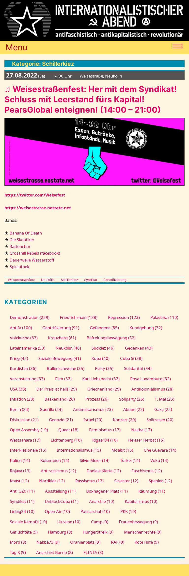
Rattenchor (20, 246)
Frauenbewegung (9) (138, 521)
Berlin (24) (19, 409)
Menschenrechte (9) (142, 532)
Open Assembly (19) (29, 429)
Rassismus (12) (89, 481)
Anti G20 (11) (22, 491)
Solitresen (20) (159, 419)
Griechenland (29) (104, 389)
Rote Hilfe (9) (147, 542)
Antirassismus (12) (58, 470)
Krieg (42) (19, 358)
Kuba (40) (101, 358)
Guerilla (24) (51, 409)
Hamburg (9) (60, 532)
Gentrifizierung (114, 280)
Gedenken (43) (139, 348)
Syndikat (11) (22, 501)
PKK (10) (128, 511)
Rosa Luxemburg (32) (150, 378)
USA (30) (18, 389)
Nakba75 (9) (48, 542)
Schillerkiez (69, 280)
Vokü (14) (159, 460)
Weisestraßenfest (21, 280)
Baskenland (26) (60, 399)
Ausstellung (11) (60, 491)
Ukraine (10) (68, 521)
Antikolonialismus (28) (152, 389)
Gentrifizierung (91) (60, 327)
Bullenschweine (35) (65, 368)
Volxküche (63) (24, 337)
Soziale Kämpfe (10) (28, 521)
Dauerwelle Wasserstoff (32, 260)
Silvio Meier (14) (95, 460)
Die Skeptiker (22, 239)
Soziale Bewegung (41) (59, 358)
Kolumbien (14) (54, 460)
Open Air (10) (57, 511)
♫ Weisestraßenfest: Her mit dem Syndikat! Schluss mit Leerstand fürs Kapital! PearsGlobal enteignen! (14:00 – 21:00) (90, 99)
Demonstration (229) (29, 317)
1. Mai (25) (164, 399)
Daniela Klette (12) (104, 470)
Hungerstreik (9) (98, 532)
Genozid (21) (61, 419)
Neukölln (48, 280)
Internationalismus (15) (79, 450)
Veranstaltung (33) (27, 378)
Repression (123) (124, 317)
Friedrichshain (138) (78, 317)
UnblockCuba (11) (62, 501)
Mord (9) (18, 542)
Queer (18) (68, 429)
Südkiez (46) (103, 348)
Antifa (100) (21, 327)
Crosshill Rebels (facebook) (35, 253)
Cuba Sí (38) (131, 358)
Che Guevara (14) (160, 450)
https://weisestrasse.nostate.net (37, 207)
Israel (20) (92, 419)
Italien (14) (20, 460)
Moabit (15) (122, 450)
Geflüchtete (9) (24, 532)
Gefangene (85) (104, 327)
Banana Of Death (26, 233)
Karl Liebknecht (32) (101, 378)
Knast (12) (19, 481)
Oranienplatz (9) (85, 542)
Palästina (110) (164, 317)
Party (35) (104, 368)
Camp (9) (99, 521)
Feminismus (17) (105, 429)
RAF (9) (117, 542)
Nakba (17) (141, 429)
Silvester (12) (126, 481)
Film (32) (63, 378)
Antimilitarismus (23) (93, 409)
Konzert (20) (124, 419)
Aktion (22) (133, 409)
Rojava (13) (20, 470)
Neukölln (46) (68, 348)
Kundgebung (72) (145, 327)
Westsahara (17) (25, 440)
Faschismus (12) (146, 470)
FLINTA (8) (93, 552)
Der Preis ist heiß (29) (56, 389)
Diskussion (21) (24, 419)
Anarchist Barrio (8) (54, 552)
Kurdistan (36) (23, 368)
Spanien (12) (160, 481)
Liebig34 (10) (22, 511)
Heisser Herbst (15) (146, 440)
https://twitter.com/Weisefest (34, 195)
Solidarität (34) (138, 368)
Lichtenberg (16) (66, 440)
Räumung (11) (151, 491)
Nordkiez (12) (52, 481)
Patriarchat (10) (95, 511)
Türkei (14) (130, 460)
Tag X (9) (18, 552)
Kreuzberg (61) (62, 337)
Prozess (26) (97, 399)
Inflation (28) (22, 399)
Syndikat (90, 280)
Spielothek (19, 266)
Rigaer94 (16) (105, 440)
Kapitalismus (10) (141, 501)
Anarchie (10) (101, 501)
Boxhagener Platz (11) (107, 491)
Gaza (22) (163, 409)
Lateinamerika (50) (27, 348)
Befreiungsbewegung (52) (111, 337)
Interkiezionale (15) (28, 450)
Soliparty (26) (131, 399)
